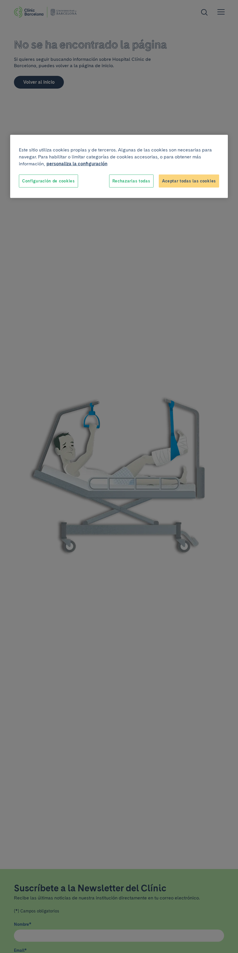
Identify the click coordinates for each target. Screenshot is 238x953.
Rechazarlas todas (131, 180)
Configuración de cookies (48, 180)
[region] (119, 166)
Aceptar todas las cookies (189, 180)
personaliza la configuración (76, 163)
